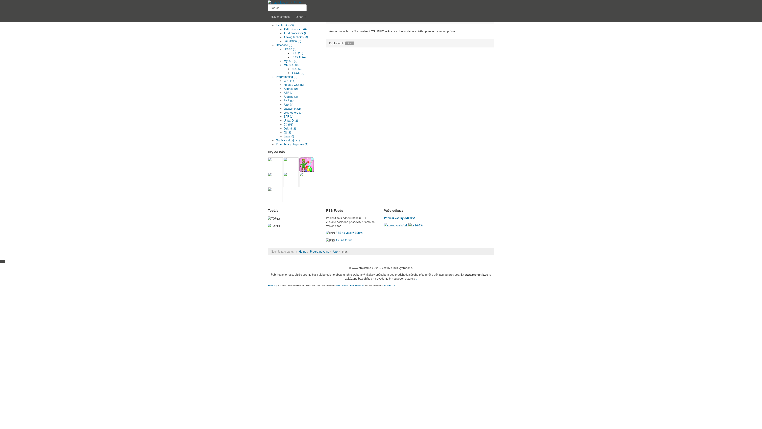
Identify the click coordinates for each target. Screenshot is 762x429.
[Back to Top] (2, 261)
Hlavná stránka (280, 17)
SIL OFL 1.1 (389, 285)
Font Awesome (356, 285)
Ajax (335, 251)
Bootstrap (272, 285)
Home (302, 251)
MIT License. (342, 285)
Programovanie (319, 251)
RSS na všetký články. (349, 233)
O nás (300, 17)
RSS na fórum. (344, 240)
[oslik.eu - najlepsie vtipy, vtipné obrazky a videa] (415, 225)
